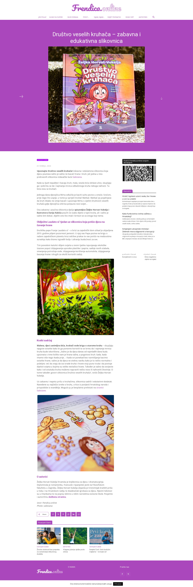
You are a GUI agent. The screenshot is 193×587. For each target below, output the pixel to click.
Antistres (143, 17)
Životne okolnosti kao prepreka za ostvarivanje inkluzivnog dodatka (48, 552)
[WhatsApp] (68, 514)
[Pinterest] (63, 514)
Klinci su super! (56, 17)
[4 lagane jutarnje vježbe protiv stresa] (75, 535)
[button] (153, 17)
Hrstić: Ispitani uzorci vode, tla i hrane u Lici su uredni (139, 197)
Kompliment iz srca (129, 257)
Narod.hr (127, 191)
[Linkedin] (73, 514)
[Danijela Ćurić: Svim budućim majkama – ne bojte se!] (101, 535)
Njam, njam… (99, 17)
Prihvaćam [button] (118, 584)
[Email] (78, 514)
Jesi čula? (42, 17)
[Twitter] (58, 514)
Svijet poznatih (114, 17)
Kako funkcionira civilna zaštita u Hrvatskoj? (136, 215)
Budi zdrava (73, 17)
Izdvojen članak (43, 160)
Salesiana (77, 177)
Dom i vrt (130, 17)
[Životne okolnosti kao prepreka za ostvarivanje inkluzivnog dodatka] (49, 535)
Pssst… (86, 17)
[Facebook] (53, 514)
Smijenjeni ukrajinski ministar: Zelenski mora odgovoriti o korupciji (138, 230)
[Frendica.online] (96, 7)
